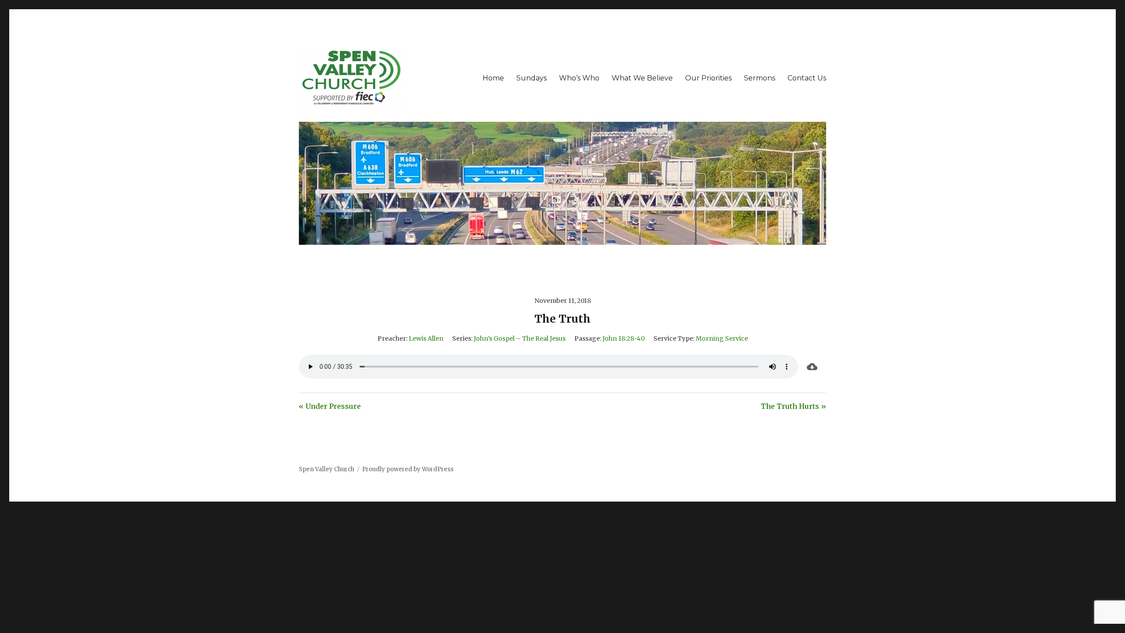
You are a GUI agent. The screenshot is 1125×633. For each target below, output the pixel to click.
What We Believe (642, 78)
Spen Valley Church (326, 469)
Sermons (759, 78)
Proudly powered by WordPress (408, 469)
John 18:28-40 (623, 338)
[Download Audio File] (812, 366)
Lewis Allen (426, 338)
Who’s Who (579, 78)
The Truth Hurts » (793, 406)
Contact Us (807, 78)
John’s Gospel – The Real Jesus (520, 338)
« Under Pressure (330, 406)
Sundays (531, 78)
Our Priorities (708, 78)
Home (493, 78)
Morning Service (722, 338)
